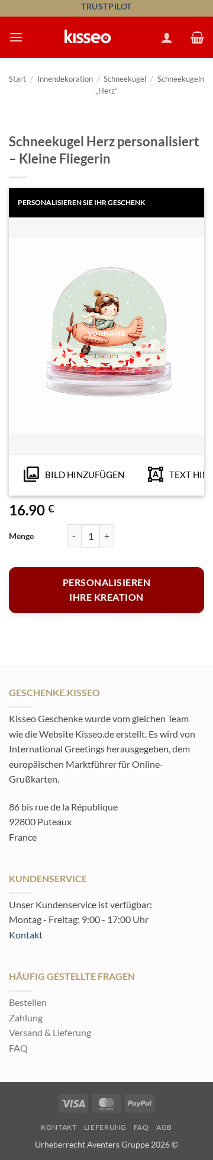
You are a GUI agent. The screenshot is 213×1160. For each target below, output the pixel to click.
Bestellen (28, 1002)
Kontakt (26, 934)
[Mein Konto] (167, 37)
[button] (16, 37)
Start (17, 79)
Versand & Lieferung (50, 1032)
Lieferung (105, 1127)
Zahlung (26, 1017)
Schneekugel (125, 79)
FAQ (18, 1047)
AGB (164, 1127)
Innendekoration (65, 79)
